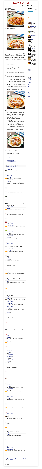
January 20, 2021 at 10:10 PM (10, 310)
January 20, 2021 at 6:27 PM (10, 279)
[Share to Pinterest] (17, 165)
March (29, 77)
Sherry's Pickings (9, 298)
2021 (29, 68)
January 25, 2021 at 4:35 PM (10, 404)
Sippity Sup (8, 390)
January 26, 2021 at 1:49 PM (10, 428)
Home (5, 6)
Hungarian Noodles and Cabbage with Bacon (11, 161)
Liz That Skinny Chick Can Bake (10, 328)
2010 (29, 93)
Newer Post (7, 458)
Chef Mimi (8, 181)
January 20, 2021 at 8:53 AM (10, 175)
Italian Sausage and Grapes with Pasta (11, 157)
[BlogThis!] (15, 165)
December (30, 69)
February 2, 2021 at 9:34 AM (10, 443)
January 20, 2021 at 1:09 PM (10, 231)
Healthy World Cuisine (9, 303)
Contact (14, 6)
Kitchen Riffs (8, 217)
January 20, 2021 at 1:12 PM (10, 243)
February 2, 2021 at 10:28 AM (10, 447)
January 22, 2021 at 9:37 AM (10, 359)
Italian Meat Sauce (9, 159)
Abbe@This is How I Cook (10, 225)
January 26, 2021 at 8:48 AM (10, 424)
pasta (10, 166)
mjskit (7, 281)
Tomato (15, 166)
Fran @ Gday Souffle (9, 356)
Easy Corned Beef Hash (33, 35)
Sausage (13, 166)
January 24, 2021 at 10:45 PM (10, 375)
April (29, 76)
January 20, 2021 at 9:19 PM (10, 292)
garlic (7, 166)
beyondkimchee (8, 406)
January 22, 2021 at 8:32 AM (10, 350)
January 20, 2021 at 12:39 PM (10, 215)
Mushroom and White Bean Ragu (10, 160)
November (30, 70)
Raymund (8, 434)
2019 (29, 85)
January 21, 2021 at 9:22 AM (10, 339)
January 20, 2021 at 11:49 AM (10, 200)
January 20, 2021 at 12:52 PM (10, 223)
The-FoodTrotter (9, 245)
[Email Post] (13, 165)
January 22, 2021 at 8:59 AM (10, 354)
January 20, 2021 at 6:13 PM (10, 275)
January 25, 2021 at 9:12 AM (10, 384)
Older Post (24, 458)
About (7, 6)
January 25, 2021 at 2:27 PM (10, 396)
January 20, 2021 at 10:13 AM (10, 179)
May (29, 75)
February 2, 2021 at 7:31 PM (10, 455)
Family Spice (8, 341)
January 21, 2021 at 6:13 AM (10, 326)
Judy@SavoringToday (9, 250)
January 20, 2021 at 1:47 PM (10, 248)
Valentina (8, 426)
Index (9, 6)
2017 (29, 87)
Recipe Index (29, 96)
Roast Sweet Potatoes (33, 62)
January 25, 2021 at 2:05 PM (10, 392)
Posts (29, 17)
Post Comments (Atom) (10, 459)
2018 (29, 86)
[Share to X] (16, 165)
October (30, 71)
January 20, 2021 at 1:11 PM (10, 235)
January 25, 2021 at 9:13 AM (10, 388)
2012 (29, 91)
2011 (29, 92)
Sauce (11, 166)
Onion (9, 166)
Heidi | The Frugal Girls (9, 398)
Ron (7, 415)
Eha (7, 272)
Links (12, 6)
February (30, 78)
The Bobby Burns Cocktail (31, 83)
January (30, 79)
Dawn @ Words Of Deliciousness (10, 449)
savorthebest (8, 208)
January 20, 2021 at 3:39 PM (10, 270)
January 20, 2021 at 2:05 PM (10, 257)
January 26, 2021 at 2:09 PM (10, 432)
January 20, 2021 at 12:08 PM (10, 206)
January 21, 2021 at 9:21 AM (10, 335)
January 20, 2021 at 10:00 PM (10, 301)
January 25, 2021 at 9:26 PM (10, 413)
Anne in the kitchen (9, 177)
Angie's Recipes (8, 169)
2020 (29, 84)
